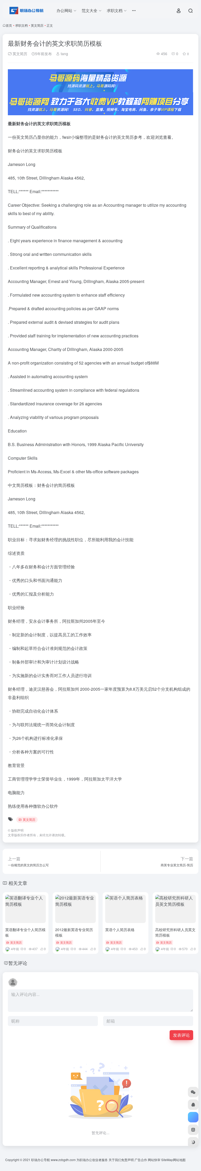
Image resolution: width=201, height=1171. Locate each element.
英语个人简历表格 (120, 929)
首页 (9, 25)
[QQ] (193, 1104)
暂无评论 (17, 962)
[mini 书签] (193, 1129)
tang (64, 53)
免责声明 (127, 1159)
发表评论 (181, 1035)
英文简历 (37, 25)
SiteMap (167, 1159)
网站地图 (179, 1159)
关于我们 (115, 1159)
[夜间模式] (193, 1142)
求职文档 (21, 25)
